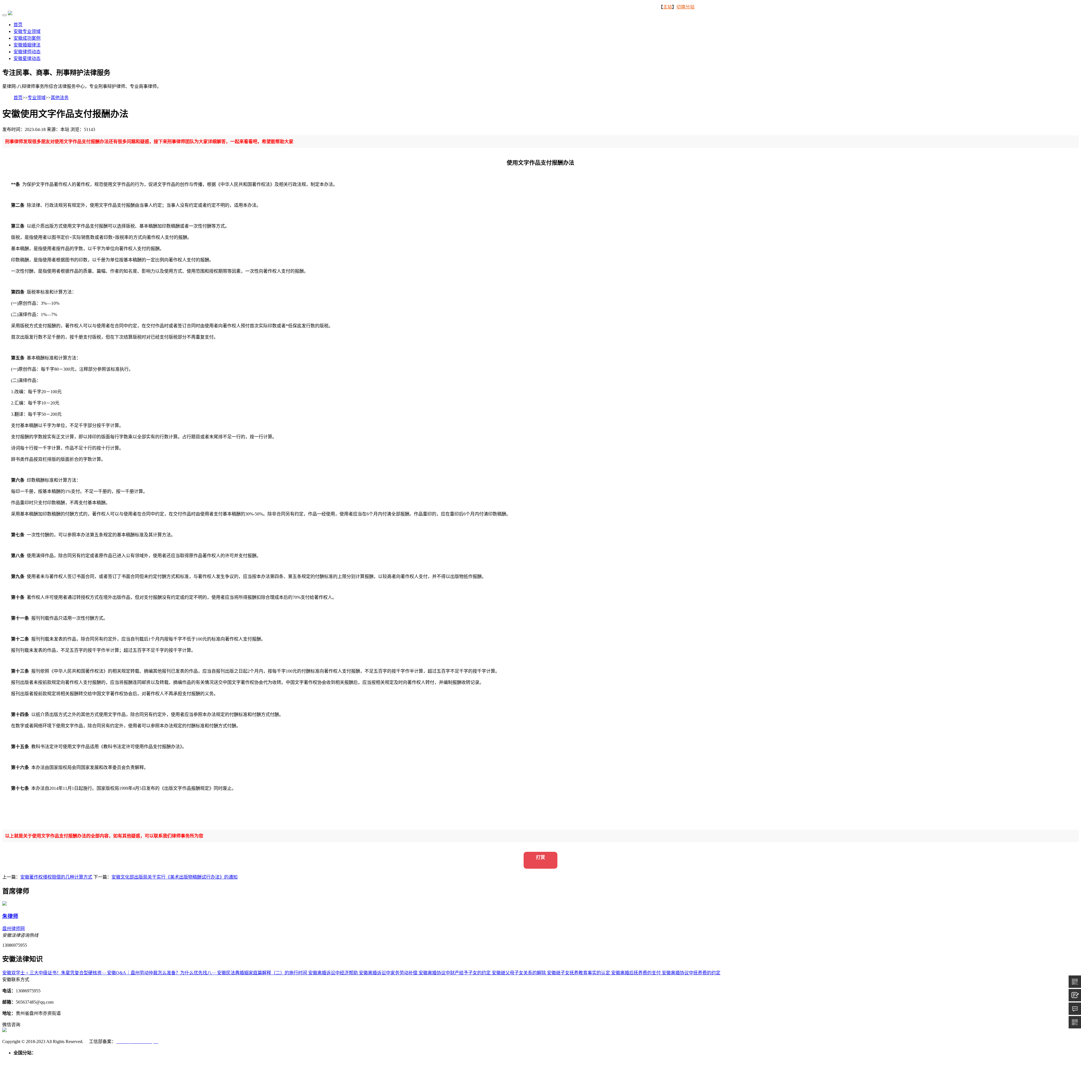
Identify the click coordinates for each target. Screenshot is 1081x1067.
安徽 (138, 1059)
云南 (270, 1059)
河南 (179, 1059)
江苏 (118, 1059)
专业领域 (37, 97)
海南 (229, 1059)
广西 (219, 1059)
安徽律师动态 (27, 51)
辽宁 (73, 1059)
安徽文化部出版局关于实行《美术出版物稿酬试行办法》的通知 (174, 877)
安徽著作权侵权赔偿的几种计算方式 (56, 877)
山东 (168, 1059)
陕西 (290, 1059)
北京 (18, 1059)
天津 (28, 1059)
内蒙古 (61, 1059)
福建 (148, 1059)
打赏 (540, 857)
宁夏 (320, 1059)
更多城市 (346, 1059)
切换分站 (685, 7)
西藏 (280, 1059)
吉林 (83, 1059)
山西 (48, 1059)
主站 (667, 7)
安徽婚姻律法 (27, 45)
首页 (18, 24)
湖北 (189, 1059)
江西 (158, 1059)
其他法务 (60, 97)
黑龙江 (95, 1059)
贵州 (260, 1059)
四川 (249, 1059)
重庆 (239, 1059)
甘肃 (300, 1059)
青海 (310, 1059)
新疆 (331, 1059)
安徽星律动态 (27, 58)
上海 (108, 1059)
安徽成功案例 (27, 38)
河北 (38, 1059)
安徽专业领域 (27, 31)
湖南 (199, 1059)
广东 (209, 1059)
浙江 (128, 1059)
